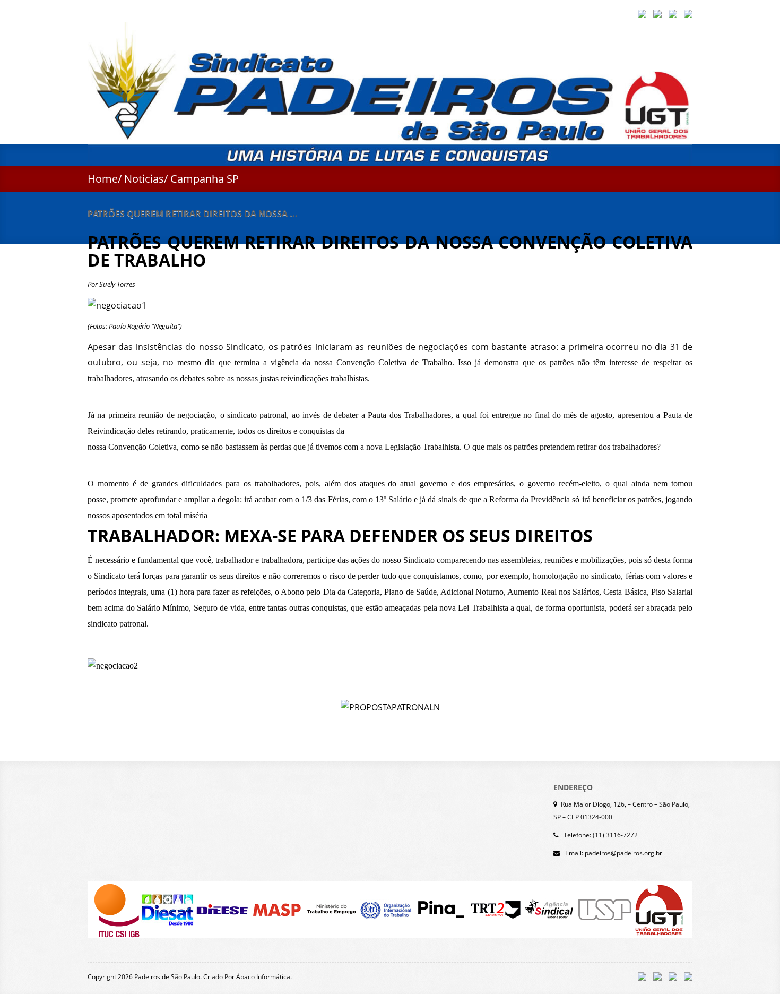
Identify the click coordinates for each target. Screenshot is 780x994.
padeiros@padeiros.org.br (623, 853)
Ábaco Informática (263, 976)
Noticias (144, 179)
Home (103, 179)
